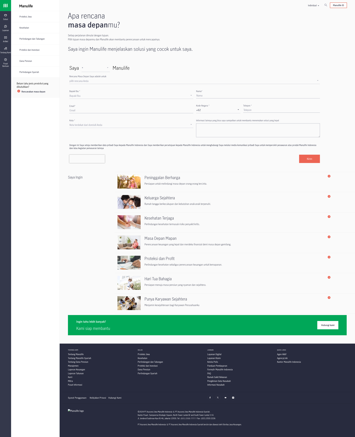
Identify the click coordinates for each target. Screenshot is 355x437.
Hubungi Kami (114, 397)
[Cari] (325, 5)
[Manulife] (101, 5)
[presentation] (5, 16)
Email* (72, 106)
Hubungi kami (327, 325)
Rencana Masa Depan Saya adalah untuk (87, 76)
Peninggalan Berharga (162, 177)
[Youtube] (226, 399)
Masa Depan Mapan (160, 238)
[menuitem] (5, 17)
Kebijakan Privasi (98, 397)
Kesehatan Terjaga (159, 218)
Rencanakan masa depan (33, 91)
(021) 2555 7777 (188, 418)
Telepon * (247, 105)
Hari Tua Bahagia (158, 278)
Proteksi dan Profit (159, 258)
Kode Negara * (203, 105)
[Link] (5, 5)
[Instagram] (233, 399)
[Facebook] (210, 399)
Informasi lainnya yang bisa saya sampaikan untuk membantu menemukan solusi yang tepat (237, 120)
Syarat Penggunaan (77, 397)
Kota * (72, 120)
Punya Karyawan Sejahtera (165, 299)
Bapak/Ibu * (74, 91)
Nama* (199, 91)
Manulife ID (338, 5)
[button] (313, 5)
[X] (218, 399)
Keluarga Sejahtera (159, 197)
